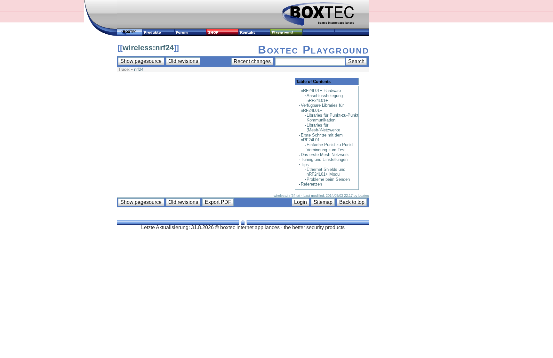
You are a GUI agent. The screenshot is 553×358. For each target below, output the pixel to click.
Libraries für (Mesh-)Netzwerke (323, 127)
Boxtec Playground (313, 49)
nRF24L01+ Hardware (321, 90)
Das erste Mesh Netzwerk (325, 154)
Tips (305, 164)
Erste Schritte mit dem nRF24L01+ (322, 137)
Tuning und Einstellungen (324, 159)
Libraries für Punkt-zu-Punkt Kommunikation (332, 117)
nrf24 (138, 69)
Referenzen (311, 184)
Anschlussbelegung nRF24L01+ (325, 98)
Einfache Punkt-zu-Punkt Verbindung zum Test (330, 147)
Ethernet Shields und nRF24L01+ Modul (326, 172)
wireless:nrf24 (148, 47)
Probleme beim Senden (328, 179)
